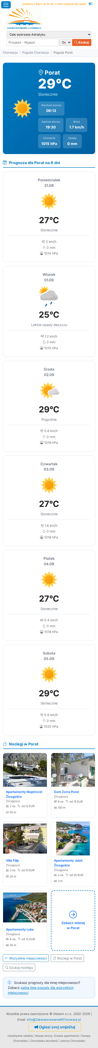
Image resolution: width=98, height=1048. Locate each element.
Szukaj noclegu (21, 967)
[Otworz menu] (6, 4)
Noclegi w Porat (69, 958)
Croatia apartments (66, 1035)
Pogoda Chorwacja (35, 52)
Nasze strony (43, 1035)
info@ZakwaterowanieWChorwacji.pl (54, 1019)
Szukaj (83, 42)
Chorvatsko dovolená (44, 1040)
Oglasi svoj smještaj (57, 1027)
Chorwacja (10, 52)
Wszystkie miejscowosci (28, 958)
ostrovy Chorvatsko (72, 1040)
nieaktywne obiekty (20, 1035)
